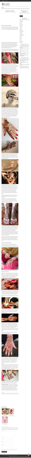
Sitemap (10, 456)
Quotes (21, 36)
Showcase (21, 37)
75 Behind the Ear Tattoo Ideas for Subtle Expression (24, 55)
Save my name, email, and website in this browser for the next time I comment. (9, 449)
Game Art (21, 29)
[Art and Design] (6, 4)
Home (3, 0)
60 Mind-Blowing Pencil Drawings (24, 67)
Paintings (21, 32)
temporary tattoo (4, 29)
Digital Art (21, 25)
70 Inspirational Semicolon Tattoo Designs (24, 62)
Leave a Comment (13, 12)
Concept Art (21, 24)
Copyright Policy (21, 456)
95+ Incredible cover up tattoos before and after (24, 64)
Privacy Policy (14, 456)
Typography (21, 41)
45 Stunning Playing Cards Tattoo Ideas (24, 51)
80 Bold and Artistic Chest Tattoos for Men (24, 49)
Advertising (21, 20)
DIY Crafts (21, 26)
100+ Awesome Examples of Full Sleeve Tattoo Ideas (24, 60)
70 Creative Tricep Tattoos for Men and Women (24, 47)
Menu (3, 7)
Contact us (27, 456)
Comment (4, 430)
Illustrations (21, 30)
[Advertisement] (10, 18)
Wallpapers (21, 42)
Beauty (21, 23)
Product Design (22, 35)
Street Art (21, 38)
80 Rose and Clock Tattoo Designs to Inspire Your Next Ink (24, 53)
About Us (6, 0)
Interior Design (22, 31)
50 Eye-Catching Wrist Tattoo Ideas (24, 66)
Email (3, 441)
